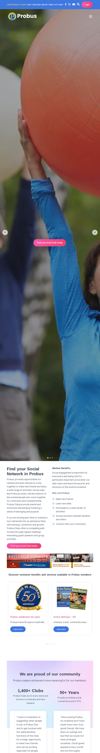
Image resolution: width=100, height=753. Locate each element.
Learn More (13, 633)
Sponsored (12, 616)
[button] (5, 232)
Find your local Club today (50, 242)
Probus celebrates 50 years (64, 616)
